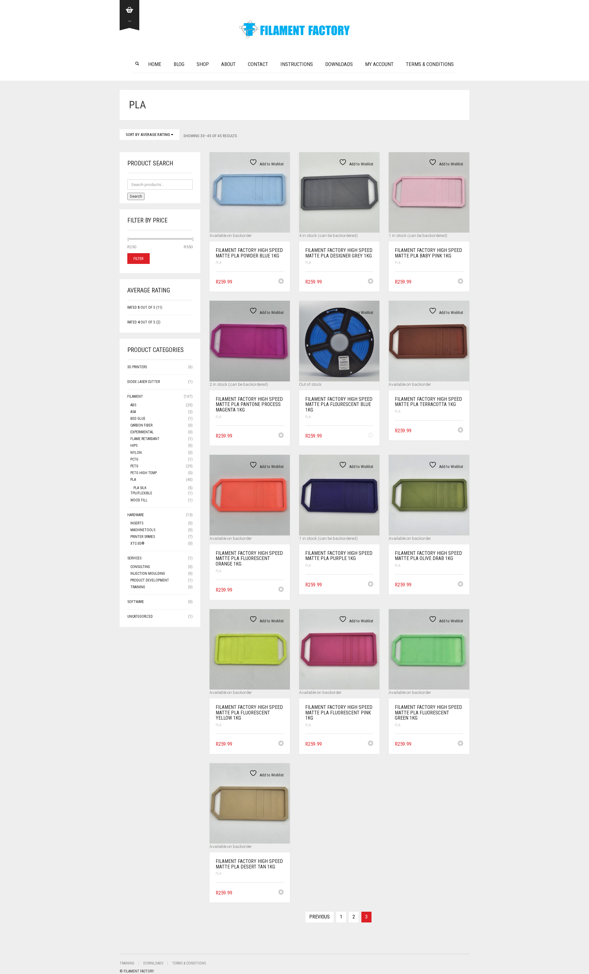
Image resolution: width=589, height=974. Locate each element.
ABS (133, 405)
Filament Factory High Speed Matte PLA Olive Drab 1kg (428, 556)
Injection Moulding (147, 573)
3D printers (137, 367)
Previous (319, 917)
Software (135, 602)
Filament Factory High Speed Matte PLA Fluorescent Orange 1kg (249, 558)
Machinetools (142, 530)
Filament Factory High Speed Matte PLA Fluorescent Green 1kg (428, 712)
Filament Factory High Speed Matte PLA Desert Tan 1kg (249, 864)
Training (137, 587)
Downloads (339, 64)
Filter (138, 258)
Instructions (296, 64)
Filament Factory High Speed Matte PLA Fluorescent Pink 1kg (338, 712)
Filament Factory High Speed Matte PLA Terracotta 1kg (428, 402)
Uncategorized (140, 616)
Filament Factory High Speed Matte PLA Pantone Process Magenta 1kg (249, 404)
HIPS (133, 445)
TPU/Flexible (141, 493)
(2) (143, 322)
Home (154, 64)
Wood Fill (139, 500)
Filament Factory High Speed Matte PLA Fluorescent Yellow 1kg (249, 712)
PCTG (134, 459)
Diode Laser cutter (143, 382)
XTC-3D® (137, 543)
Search (136, 196)
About (228, 64)
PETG (134, 466)
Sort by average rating (148, 134)
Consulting (140, 567)
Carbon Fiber (141, 425)
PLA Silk (139, 488)
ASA (133, 412)
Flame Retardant (145, 439)
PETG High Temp (143, 473)
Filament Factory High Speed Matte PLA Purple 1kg (338, 556)
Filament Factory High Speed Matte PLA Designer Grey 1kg (338, 253)
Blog (179, 64)
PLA (218, 263)
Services (134, 558)
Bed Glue (137, 418)
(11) (144, 307)
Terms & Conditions (430, 64)
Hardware (135, 515)
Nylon (136, 452)
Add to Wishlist (271, 164)
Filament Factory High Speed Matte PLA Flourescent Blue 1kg (338, 404)
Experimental (142, 432)
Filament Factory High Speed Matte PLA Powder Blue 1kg (249, 253)
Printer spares (142, 537)
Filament (135, 396)
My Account (379, 64)
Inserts (136, 523)
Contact (258, 64)
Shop (203, 64)
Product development (149, 580)
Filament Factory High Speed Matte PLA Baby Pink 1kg (428, 253)
